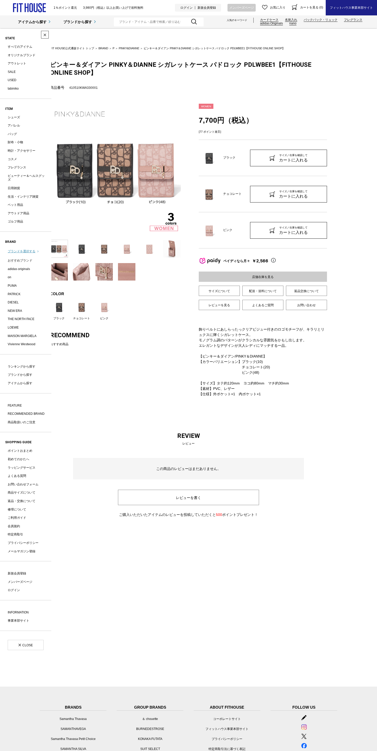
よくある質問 (17, 476)
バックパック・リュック (321, 20)
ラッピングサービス (21, 467)
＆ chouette (150, 719)
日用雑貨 (14, 188)
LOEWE (13, 327)
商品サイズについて (21, 492)
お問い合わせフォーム (23, 484)
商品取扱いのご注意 (21, 422)
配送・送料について (263, 291)
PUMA (12, 285)
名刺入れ (291, 20)
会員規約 (14, 526)
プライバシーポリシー (23, 543)
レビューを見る (219, 305)
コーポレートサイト (227, 719)
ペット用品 (15, 205)
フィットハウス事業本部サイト (351, 7)
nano (292, 23)
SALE (12, 72)
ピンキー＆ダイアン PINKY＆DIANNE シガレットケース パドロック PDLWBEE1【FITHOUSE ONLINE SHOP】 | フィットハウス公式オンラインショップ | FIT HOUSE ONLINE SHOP (29, 8)
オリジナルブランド (21, 55)
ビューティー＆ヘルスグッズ (26, 178)
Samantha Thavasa (73, 719)
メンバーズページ (241, 7)
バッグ (12, 134)
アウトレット (17, 63)
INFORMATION (18, 612)
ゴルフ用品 (15, 221)
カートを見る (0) (311, 7)
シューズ (14, 117)
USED (12, 80)
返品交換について (306, 291)
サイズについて (219, 291)
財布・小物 (15, 142)
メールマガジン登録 (21, 551)
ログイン (186, 7)
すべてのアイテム (20, 47)
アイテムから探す (32, 22)
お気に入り (277, 7)
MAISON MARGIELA (22, 336)
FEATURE (15, 405)
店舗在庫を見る (263, 277)
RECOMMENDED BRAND (26, 414)
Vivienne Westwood (21, 344)
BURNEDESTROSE (150, 729)
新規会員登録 (206, 7)
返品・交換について (21, 501)
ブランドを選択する (21, 251)
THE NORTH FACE (21, 319)
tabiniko (13, 88)
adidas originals (19, 269)
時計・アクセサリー (21, 150)
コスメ (12, 159)
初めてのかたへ (18, 459)
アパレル (14, 125)
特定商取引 (15, 534)
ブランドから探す (77, 22)
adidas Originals (271, 23)
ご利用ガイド (17, 517)
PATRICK (14, 294)
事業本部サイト (18, 620)
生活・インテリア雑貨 (23, 196)
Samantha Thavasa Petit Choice (73, 739)
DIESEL (13, 302)
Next (184, 169)
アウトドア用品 (18, 213)
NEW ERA (15, 311)
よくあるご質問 (263, 305)
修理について (17, 509)
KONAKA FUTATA (150, 739)
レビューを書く (188, 498)
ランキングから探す (21, 366)
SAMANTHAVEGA (73, 729)
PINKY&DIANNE (129, 48)
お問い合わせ (306, 305)
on (9, 277)
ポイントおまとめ (20, 450)
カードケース (269, 20)
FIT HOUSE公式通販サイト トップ (72, 48)
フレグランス (353, 20)
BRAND (103, 48)
